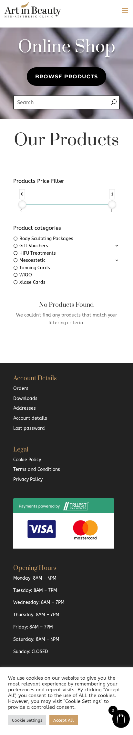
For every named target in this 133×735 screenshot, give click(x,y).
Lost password (29, 428)
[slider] (22, 204)
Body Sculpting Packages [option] (46, 238)
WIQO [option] (25, 275)
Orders (20, 388)
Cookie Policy (27, 459)
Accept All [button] (63, 720)
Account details (30, 418)
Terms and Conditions (36, 469)
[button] (66, 246)
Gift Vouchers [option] (33, 246)
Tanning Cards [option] (34, 268)
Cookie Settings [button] (27, 720)
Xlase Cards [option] (32, 282)
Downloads (25, 398)
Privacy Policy (28, 479)
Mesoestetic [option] (32, 260)
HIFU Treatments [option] (37, 253)
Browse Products (66, 76)
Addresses (24, 408)
